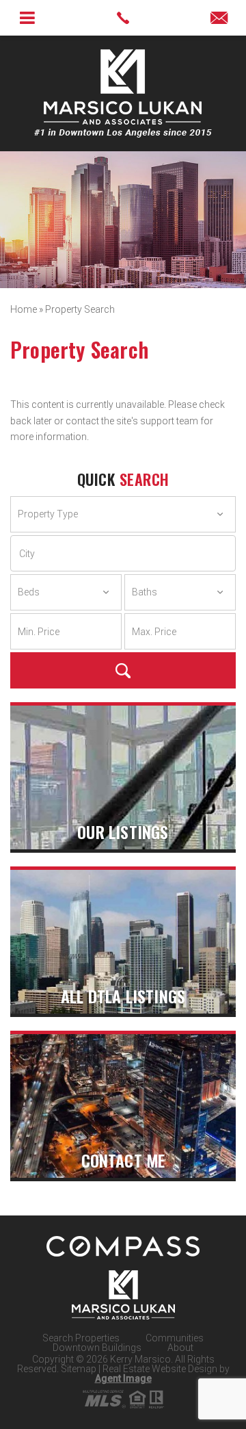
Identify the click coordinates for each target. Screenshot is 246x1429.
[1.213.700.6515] (123, 18)
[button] (123, 553)
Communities (175, 1338)
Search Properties (81, 1338)
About (180, 1347)
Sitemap (78, 1368)
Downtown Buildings (97, 1347)
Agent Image (123, 1378)
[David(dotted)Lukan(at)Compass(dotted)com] (219, 19)
